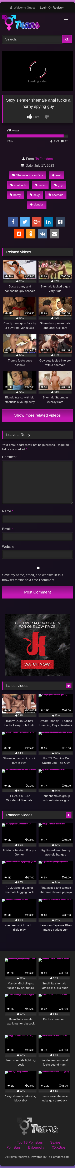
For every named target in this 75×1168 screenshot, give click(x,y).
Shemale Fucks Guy (29, 175)
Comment (9, 457)
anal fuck (20, 185)
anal (58, 175)
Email (7, 529)
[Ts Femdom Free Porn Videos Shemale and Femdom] (30, 23)
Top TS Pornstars (30, 1142)
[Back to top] (62, 1156)
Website (8, 546)
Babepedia (36, 1147)
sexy (37, 195)
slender (38, 204)
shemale (57, 195)
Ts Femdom (44, 159)
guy (60, 185)
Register (58, 7)
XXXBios (58, 1147)
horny (17, 195)
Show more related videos (37, 415)
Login (43, 7)
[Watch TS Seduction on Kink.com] (37, 675)
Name (7, 511)
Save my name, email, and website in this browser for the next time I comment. (32, 577)
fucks (42, 185)
